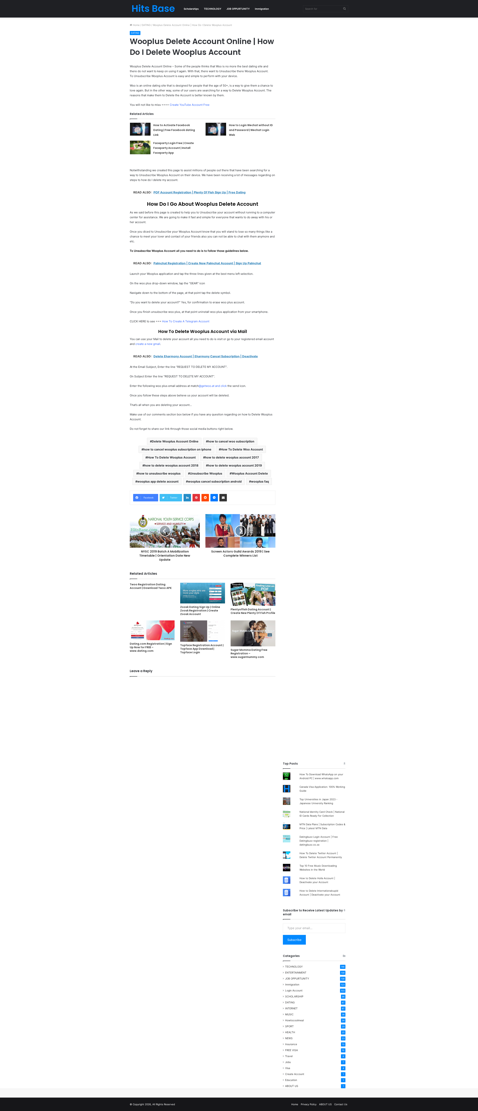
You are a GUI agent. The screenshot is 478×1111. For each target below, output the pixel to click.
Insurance (291, 1044)
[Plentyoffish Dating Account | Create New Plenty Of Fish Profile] (253, 594)
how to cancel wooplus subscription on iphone (177, 449)
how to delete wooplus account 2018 (171, 465)
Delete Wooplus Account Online (175, 441)
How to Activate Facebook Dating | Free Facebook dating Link (174, 130)
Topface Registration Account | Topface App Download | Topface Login (202, 648)
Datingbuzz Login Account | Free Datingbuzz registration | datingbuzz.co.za (318, 840)
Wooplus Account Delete (250, 473)
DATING (146, 25)
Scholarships (191, 8)
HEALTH (290, 1032)
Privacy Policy (308, 1104)
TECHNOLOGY (212, 8)
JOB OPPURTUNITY (238, 8)
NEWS (289, 1038)
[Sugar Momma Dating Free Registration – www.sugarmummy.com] (253, 633)
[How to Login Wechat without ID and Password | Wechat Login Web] (216, 129)
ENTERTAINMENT (295, 972)
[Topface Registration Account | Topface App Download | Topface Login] (202, 631)
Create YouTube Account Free (189, 105)
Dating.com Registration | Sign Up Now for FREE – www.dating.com (151, 647)
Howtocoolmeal (294, 1020)
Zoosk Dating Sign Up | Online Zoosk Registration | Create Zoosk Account (200, 610)
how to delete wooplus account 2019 (235, 465)
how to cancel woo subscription (231, 441)
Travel (289, 1056)
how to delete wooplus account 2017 (232, 457)
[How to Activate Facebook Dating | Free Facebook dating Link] (140, 129)
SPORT (289, 1026)
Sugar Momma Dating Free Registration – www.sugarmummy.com (249, 653)
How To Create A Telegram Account (185, 321)
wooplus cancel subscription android (215, 481)
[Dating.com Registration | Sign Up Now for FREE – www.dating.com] (152, 630)
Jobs (288, 1062)
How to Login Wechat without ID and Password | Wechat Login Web (251, 130)
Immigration (262, 8)
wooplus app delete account (158, 481)
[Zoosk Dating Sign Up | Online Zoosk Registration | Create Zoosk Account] (202, 593)
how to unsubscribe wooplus (159, 473)
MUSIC (289, 1014)
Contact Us (340, 1104)
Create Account (294, 1074)
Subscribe (294, 940)
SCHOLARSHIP (294, 996)
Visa (287, 1068)
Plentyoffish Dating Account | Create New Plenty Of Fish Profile (253, 611)
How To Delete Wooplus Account (171, 457)
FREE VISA (291, 1050)
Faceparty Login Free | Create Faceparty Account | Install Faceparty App (173, 148)
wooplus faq (260, 481)
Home (136, 25)
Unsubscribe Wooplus (206, 473)
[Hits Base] (153, 9)
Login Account (293, 990)
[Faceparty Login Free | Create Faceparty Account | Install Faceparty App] (140, 147)
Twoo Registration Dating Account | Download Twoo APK (151, 586)
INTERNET (291, 1008)
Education (291, 1080)
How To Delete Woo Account (242, 449)
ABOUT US (291, 1086)
